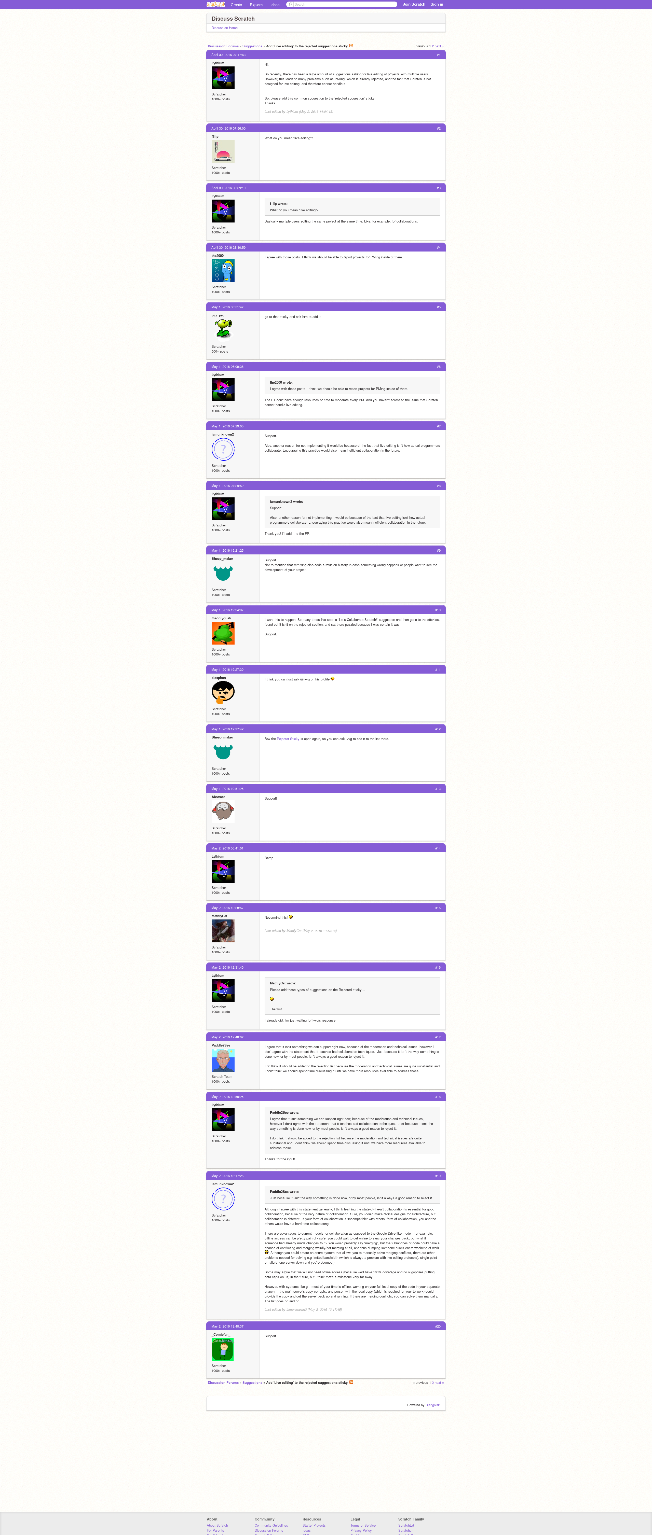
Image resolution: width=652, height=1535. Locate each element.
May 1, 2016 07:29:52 (227, 485)
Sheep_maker (222, 558)
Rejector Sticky (288, 738)
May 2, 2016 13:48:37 (227, 1326)
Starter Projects (314, 1525)
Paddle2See (221, 1045)
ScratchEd (406, 1525)
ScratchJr (405, 1530)
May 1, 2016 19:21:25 (227, 550)
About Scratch (217, 1525)
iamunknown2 (223, 434)
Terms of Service (363, 1525)
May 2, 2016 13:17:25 (227, 1175)
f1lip (215, 136)
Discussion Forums (223, 46)
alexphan (219, 677)
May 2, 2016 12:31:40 (227, 967)
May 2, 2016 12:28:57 (227, 907)
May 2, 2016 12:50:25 (227, 1096)
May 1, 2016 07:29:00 (227, 426)
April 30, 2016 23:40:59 (228, 247)
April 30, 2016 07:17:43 (228, 54)
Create (236, 4)
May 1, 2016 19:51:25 (227, 788)
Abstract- (219, 796)
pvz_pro (218, 315)
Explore (256, 4)
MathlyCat (219, 915)
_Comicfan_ (221, 1334)
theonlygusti (221, 618)
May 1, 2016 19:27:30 (227, 669)
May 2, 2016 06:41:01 (227, 848)
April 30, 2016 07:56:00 (228, 128)
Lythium (218, 62)
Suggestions (252, 46)
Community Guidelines (271, 1525)
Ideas (275, 4)
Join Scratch (414, 4)
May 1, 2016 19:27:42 (227, 729)
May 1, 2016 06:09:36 (227, 366)
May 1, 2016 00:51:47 (227, 306)
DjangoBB (433, 1404)
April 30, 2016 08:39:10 (228, 187)
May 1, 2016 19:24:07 (227, 609)
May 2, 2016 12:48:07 (227, 1037)
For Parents (215, 1530)
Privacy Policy (361, 1530)
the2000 (218, 255)
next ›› (439, 46)
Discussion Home (225, 27)
